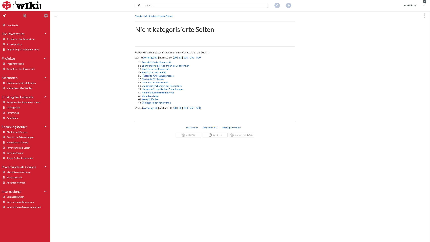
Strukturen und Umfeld (154, 72)
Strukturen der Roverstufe (156, 69)
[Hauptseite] (21, 5)
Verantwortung (150, 95)
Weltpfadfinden (150, 99)
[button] (424, 1)
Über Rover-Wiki (210, 127)
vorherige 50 (150, 57)
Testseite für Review (153, 79)
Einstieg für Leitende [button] (18, 97)
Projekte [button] (8, 58)
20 (175, 57)
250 (192, 57)
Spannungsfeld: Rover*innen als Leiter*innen (165, 65)
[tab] (4, 16)
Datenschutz (192, 127)
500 (198, 57)
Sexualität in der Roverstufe (156, 62)
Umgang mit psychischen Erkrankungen (162, 89)
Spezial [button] (138, 16)
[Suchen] (139, 5)
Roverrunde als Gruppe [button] (19, 167)
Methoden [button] (10, 78)
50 (180, 57)
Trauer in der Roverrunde (155, 82)
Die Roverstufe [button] (13, 34)
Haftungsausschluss (231, 127)
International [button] (12, 191)
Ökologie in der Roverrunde (156, 102)
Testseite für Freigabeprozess (158, 75)
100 (185, 57)
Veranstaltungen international (158, 92)
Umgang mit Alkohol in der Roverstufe (162, 85)
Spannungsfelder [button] (14, 127)
